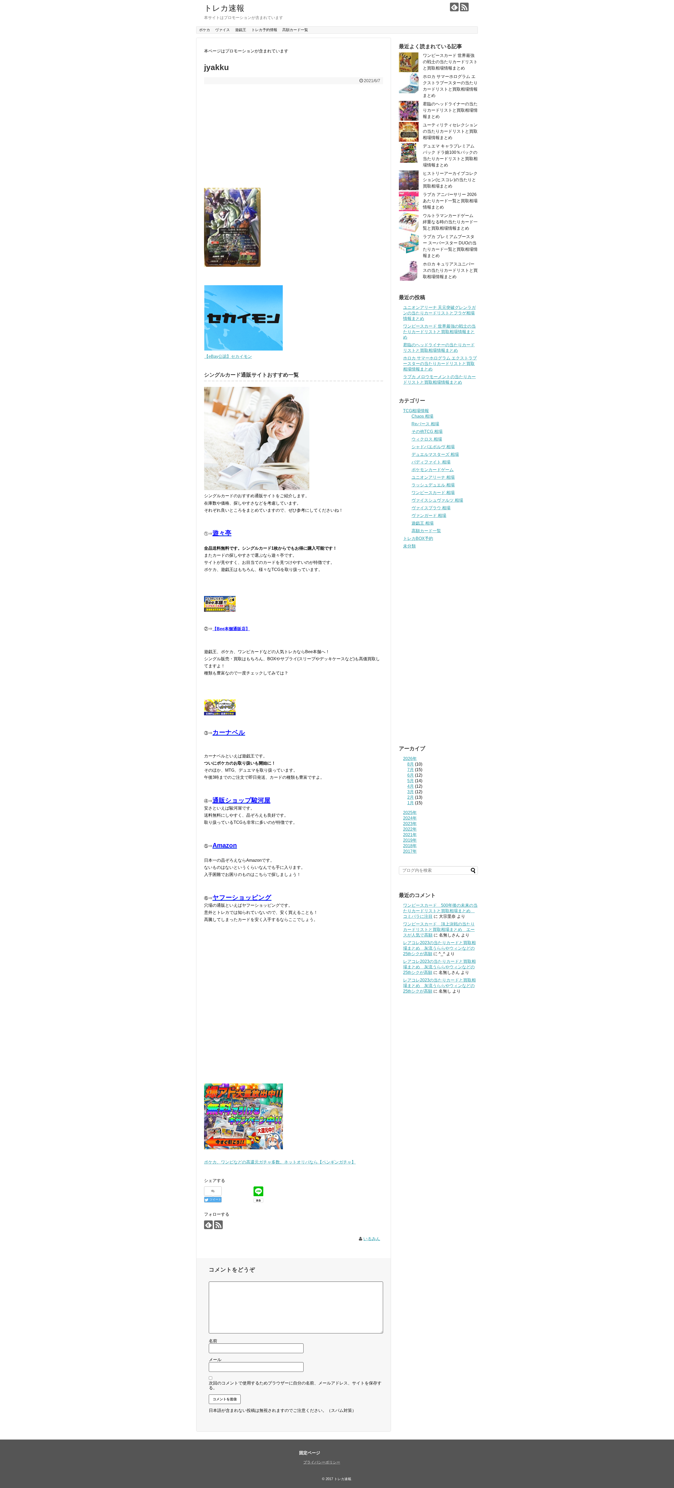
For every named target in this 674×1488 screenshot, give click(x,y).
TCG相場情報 (416, 410)
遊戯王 (240, 30)
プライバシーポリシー (321, 1462)
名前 (213, 1341)
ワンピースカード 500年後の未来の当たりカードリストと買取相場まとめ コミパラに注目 (440, 911)
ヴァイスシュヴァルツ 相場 (437, 500)
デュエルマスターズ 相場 (435, 454)
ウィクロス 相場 (427, 439)
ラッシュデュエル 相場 (433, 485)
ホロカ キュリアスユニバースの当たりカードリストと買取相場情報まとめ (450, 270)
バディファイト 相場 (431, 462)
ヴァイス (222, 30)
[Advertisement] (293, 139)
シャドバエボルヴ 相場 (433, 447)
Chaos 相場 (422, 416)
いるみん (371, 1238)
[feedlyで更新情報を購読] (454, 7)
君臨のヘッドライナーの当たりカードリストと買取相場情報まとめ (450, 110)
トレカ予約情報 (264, 30)
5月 (410, 781)
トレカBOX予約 (418, 538)
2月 (410, 797)
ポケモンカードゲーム (433, 469)
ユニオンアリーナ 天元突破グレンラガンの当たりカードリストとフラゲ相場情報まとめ (439, 313)
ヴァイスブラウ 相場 (431, 508)
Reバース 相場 (425, 424)
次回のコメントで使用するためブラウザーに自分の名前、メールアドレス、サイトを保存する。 (295, 1385)
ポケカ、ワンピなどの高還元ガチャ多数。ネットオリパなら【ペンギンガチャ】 (280, 1162)
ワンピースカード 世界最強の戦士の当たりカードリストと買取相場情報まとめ (450, 61)
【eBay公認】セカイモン (228, 356)
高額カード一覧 (295, 30)
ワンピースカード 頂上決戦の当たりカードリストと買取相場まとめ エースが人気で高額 (439, 929)
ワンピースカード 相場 (433, 492)
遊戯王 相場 (423, 523)
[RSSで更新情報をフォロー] (464, 7)
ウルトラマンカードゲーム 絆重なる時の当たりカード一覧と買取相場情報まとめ (450, 221)
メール (215, 1359)
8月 (410, 764)
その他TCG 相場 (427, 431)
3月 (410, 792)
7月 (410, 769)
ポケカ (204, 30)
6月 (410, 775)
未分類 (409, 546)
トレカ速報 (224, 8)
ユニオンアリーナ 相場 (433, 477)
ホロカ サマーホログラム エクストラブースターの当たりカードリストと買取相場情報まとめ (440, 363)
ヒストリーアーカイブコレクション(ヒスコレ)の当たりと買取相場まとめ (450, 179)
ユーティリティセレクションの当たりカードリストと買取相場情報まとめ (450, 131)
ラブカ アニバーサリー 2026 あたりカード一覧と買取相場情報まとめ (450, 200)
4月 (410, 786)
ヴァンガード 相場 (429, 515)
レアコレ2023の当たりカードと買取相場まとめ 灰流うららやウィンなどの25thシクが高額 (439, 948)
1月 (410, 803)
